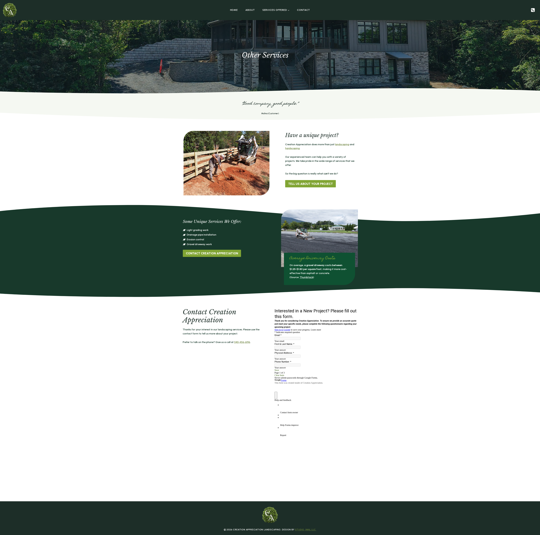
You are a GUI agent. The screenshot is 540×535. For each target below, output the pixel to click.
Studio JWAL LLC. (305, 529)
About (250, 10)
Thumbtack (306, 277)
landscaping (342, 144)
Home (234, 10)
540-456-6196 (242, 342)
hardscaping (292, 148)
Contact (303, 10)
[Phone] (532, 10)
